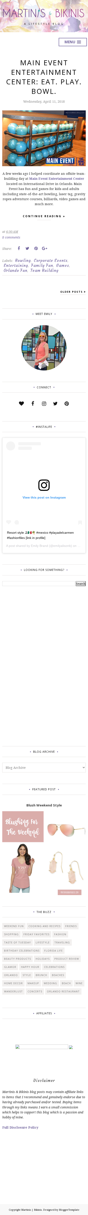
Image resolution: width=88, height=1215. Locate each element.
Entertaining (16, 265)
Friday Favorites (36, 934)
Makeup (33, 983)
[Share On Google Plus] (44, 248)
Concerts (35, 991)
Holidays (43, 958)
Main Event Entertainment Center (56, 178)
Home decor (13, 983)
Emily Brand (39, 546)
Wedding (50, 983)
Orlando (11, 975)
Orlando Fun (15, 270)
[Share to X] (27, 248)
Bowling (23, 260)
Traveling (62, 942)
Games (62, 265)
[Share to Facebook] (18, 248)
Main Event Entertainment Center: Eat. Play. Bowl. (44, 77)
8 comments (11, 237)
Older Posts (71, 291)
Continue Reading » (44, 216)
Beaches (58, 975)
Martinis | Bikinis (31, 1209)
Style (27, 975)
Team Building (44, 270)
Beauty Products (17, 958)
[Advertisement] (20, 665)
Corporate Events (50, 260)
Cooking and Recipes (44, 926)
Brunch (41, 975)
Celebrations (54, 967)
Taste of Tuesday (17, 942)
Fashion (60, 934)
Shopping (11, 934)
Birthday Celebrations (21, 950)
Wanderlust (13, 991)
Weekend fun (14, 926)
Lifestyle (43, 942)
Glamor (10, 967)
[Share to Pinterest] (35, 248)
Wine (79, 983)
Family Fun (42, 265)
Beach (66, 983)
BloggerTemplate (69, 1209)
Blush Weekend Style (44, 805)
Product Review (66, 958)
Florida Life (53, 950)
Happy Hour (30, 967)
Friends (71, 926)
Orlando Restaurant (63, 991)
